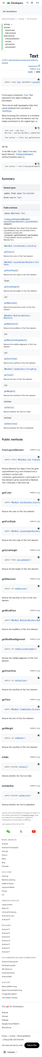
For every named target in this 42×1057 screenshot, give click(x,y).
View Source (33, 66)
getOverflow (9, 359)
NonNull (26, 219)
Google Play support (9, 994)
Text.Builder (28, 193)
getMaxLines (9, 303)
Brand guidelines (24, 1036)
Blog (3, 862)
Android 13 (6, 944)
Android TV (6, 919)
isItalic (8, 407)
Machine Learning (8, 880)
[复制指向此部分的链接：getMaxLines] (18, 579)
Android (5, 844)
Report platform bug (9, 986)
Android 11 (6, 952)
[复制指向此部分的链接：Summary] (17, 179)
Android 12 (6, 948)
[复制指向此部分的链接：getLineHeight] (19, 550)
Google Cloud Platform (10, 1024)
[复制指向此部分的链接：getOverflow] (18, 671)
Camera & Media (8, 887)
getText (7, 375)
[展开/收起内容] (11, 24)
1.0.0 (38, 69)
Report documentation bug (12, 990)
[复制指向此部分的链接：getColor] (14, 493)
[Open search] (27, 2)
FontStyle (6, 111)
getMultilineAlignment (14, 340)
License (12, 1036)
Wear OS (5, 908)
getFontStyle (10, 270)
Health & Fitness (7, 883)
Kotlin (30, 72)
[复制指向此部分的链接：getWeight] (15, 728)
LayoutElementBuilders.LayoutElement (21, 221)
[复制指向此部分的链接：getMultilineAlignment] (27, 639)
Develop (21, 19)
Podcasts (5, 866)
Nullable (16, 213)
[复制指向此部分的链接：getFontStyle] (18, 521)
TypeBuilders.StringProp (24, 369)
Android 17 (6, 929)
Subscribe (32, 1045)
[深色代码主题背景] (38, 79)
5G (3, 895)
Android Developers (8, 19)
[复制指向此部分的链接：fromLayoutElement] (26, 450)
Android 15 (6, 937)
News (4, 859)
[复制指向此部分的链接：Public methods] (25, 439)
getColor (8, 252)
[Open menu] (3, 3)
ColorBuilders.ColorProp (24, 246)
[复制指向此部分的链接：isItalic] (11, 757)
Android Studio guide (10, 962)
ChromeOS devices (9, 912)
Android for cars (8, 916)
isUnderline (9, 424)
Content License (28, 815)
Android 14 (6, 941)
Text (19, 82)
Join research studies (9, 998)
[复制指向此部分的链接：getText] (12, 699)
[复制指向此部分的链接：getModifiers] (18, 610)
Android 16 (6, 933)
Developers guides (9, 965)
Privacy (4, 891)
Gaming (5, 876)
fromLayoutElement (24, 154)
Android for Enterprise (10, 847)
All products (6, 1027)
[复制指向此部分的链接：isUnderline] (16, 786)
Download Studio (8, 973)
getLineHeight (10, 287)
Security (5, 851)
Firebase (5, 1020)
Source (4, 855)
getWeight (8, 391)
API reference (10, 12)
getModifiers (10, 324)
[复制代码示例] (38, 128)
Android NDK (7, 977)
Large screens (7, 905)
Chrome (5, 1016)
